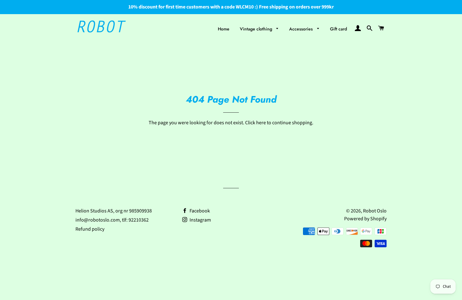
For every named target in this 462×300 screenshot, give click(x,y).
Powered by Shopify (365, 218)
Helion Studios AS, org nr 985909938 (113, 210)
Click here (255, 122)
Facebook (199, 210)
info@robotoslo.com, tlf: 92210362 (112, 220)
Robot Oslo (375, 210)
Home (223, 29)
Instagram (200, 220)
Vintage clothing (256, 29)
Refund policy (89, 229)
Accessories (301, 29)
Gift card (338, 29)
